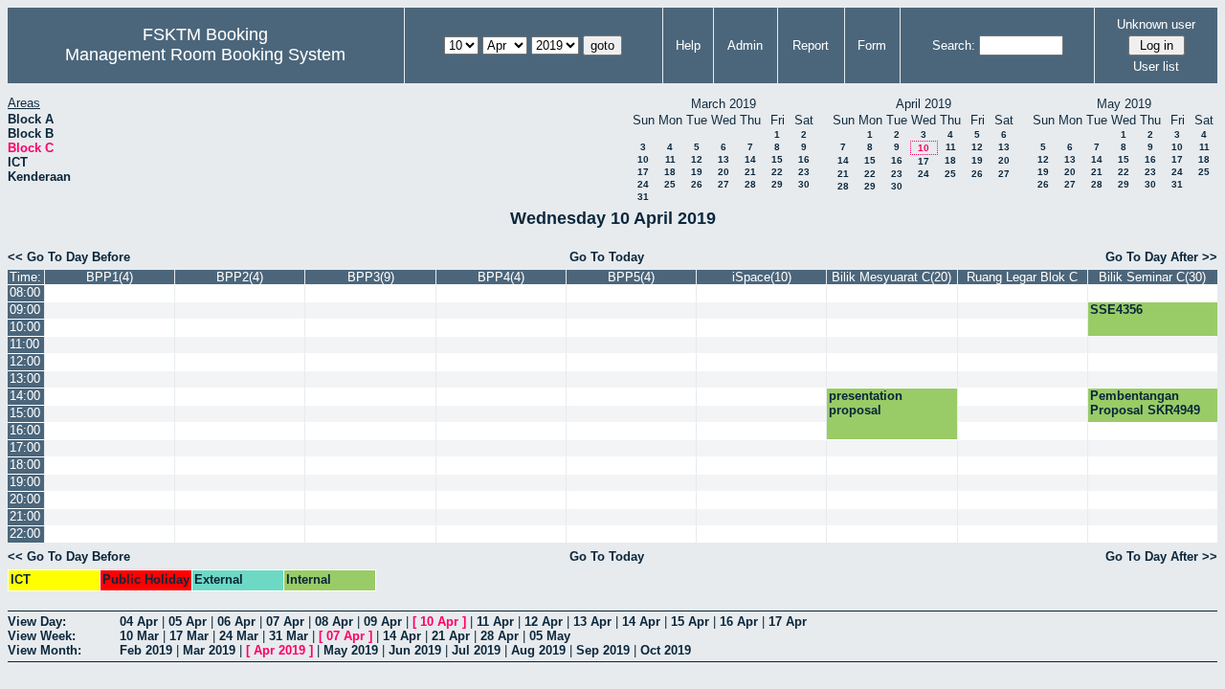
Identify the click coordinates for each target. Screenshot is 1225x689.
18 (670, 172)
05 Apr (187, 621)
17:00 (25, 447)
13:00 (25, 378)
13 (723, 159)
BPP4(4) (501, 277)
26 (696, 184)
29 (777, 184)
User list (1156, 66)
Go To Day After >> (1161, 257)
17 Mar (189, 636)
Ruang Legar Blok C (1022, 277)
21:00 (25, 516)
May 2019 (350, 650)
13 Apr (592, 621)
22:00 (25, 533)
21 (750, 172)
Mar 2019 (209, 650)
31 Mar (288, 636)
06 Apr (236, 621)
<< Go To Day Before (69, 257)
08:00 (25, 292)
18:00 (25, 464)
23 (804, 172)
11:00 (24, 344)
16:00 (25, 430)
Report (810, 45)
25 (670, 184)
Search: (953, 45)
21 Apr (451, 636)
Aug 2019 (538, 650)
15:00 (25, 413)
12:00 (25, 361)
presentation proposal (865, 403)
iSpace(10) (761, 277)
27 (723, 184)
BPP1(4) (109, 277)
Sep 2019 (603, 650)
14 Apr (641, 621)
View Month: (44, 650)
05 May (549, 636)
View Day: (37, 621)
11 (670, 159)
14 (750, 159)
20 (723, 172)
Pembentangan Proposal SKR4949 (1145, 403)
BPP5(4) (631, 277)
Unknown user (1156, 24)
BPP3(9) (370, 277)
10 (643, 159)
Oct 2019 (665, 650)
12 (696, 159)
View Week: (42, 636)
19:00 (25, 482)
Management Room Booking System (205, 54)
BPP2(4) (239, 277)
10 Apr (439, 621)
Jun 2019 (415, 650)
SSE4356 (1116, 309)
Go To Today (606, 257)
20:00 (25, 499)
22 (777, 172)
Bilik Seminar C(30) (1152, 277)
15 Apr (690, 621)
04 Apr (139, 621)
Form (872, 45)
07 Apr (285, 621)
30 (804, 184)
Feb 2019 (146, 650)
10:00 (25, 327)
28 (750, 184)
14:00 (25, 396)
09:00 (25, 309)
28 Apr (499, 636)
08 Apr (334, 621)
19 (696, 172)
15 (777, 159)
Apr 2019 (279, 650)
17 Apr (787, 621)
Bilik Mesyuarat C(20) (891, 277)
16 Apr (739, 621)
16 (804, 159)
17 (643, 172)
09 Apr (383, 621)
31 (643, 196)
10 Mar (139, 636)
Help (688, 45)
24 (643, 184)
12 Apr (543, 621)
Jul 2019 (476, 650)
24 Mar (238, 636)
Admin (745, 45)
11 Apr (495, 621)
